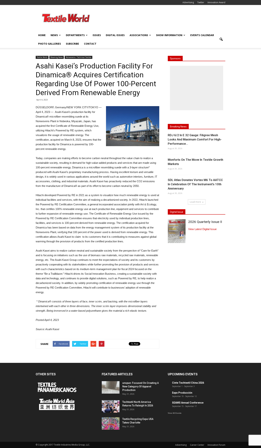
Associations (139, 35)
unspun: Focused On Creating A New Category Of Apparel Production (140, 386)
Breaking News (56, 57)
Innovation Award (216, 2)
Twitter (200, 2)
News (54, 35)
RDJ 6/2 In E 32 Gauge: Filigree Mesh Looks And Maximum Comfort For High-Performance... (195, 139)
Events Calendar (202, 35)
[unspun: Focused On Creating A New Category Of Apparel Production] (110, 387)
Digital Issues (115, 35)
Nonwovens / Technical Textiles (78, 57)
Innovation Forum (216, 444)
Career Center (197, 444)
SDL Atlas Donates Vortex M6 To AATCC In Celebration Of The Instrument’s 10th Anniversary (195, 184)
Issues (97, 35)
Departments (75, 35)
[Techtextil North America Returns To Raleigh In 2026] (110, 406)
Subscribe (72, 43)
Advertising (188, 2)
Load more (195, 201)
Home (42, 35)
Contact (90, 43)
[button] (221, 39)
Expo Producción (182, 392)
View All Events (174, 413)
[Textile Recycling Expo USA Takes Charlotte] (110, 423)
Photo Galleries (49, 43)
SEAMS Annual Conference (187, 402)
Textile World (42, 57)
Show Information (169, 35)
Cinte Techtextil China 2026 (188, 382)
